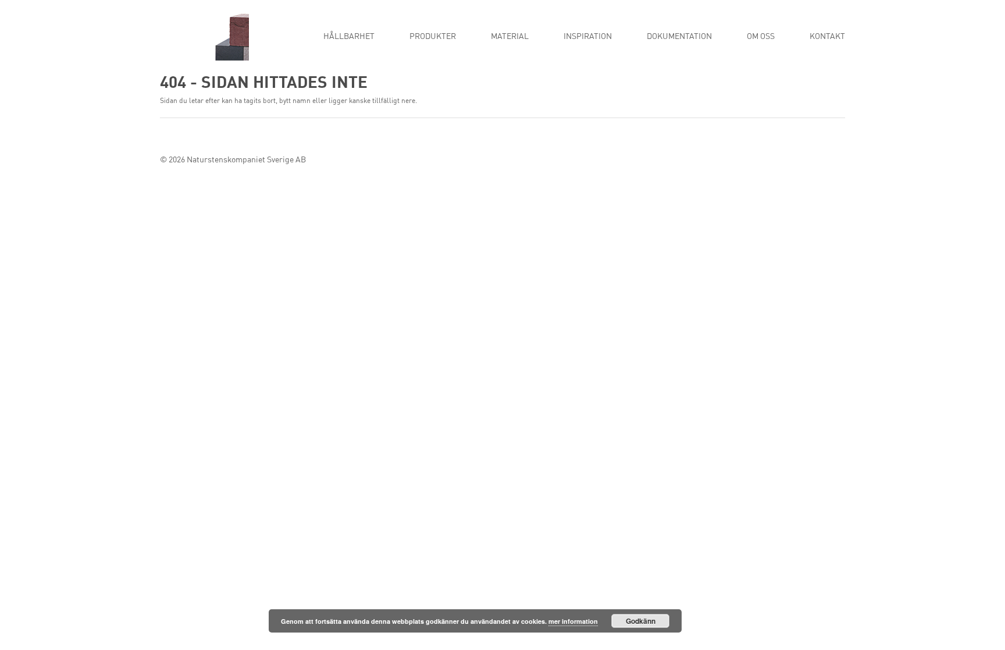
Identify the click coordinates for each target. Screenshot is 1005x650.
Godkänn (640, 621)
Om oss (761, 37)
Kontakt (827, 37)
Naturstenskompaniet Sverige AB (246, 160)
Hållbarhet (349, 37)
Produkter (432, 37)
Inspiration (588, 37)
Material (510, 37)
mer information (573, 621)
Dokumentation (679, 37)
